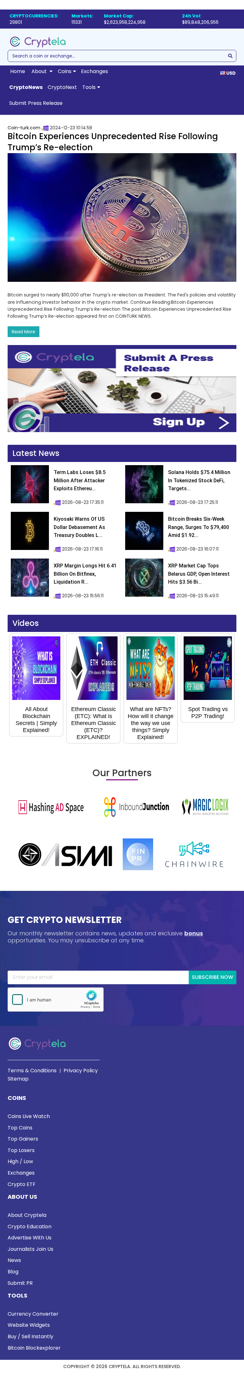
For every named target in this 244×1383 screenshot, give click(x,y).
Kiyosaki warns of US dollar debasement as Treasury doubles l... (79, 527)
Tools (89, 87)
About (39, 71)
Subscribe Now (212, 977)
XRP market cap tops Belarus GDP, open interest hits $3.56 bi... (199, 574)
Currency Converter (33, 1314)
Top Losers (21, 1150)
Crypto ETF (22, 1184)
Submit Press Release (36, 103)
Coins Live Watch (29, 1116)
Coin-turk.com (24, 128)
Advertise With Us (29, 1237)
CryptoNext (62, 87)
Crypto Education (29, 1226)
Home (17, 71)
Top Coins (20, 1127)
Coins (64, 71)
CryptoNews (26, 87)
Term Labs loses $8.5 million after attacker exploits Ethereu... (79, 480)
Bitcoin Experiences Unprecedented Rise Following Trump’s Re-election (113, 142)
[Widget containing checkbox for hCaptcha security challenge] (56, 999)
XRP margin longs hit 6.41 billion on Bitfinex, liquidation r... (85, 574)
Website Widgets (29, 1325)
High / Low (20, 1161)
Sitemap (18, 1078)
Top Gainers (23, 1138)
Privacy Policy (81, 1070)
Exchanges (94, 71)
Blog (13, 1271)
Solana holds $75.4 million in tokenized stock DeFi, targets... (199, 480)
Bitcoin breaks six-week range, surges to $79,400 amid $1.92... (198, 527)
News (14, 1260)
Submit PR (20, 1283)
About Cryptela (27, 1215)
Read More (23, 332)
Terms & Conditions (32, 1070)
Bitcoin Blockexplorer (34, 1348)
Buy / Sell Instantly (30, 1336)
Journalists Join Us (30, 1249)
